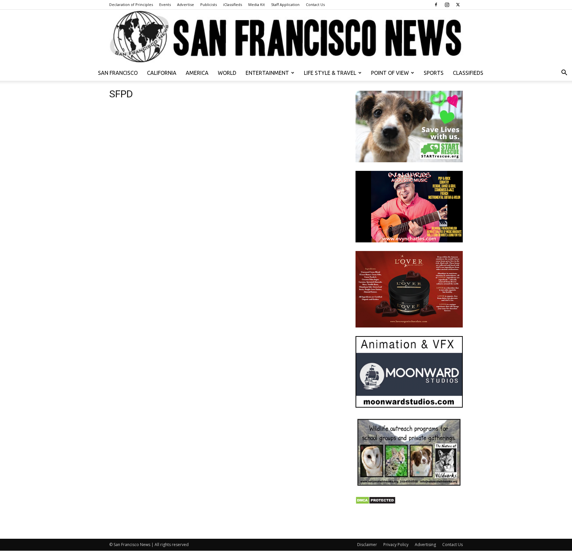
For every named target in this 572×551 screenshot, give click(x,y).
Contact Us (315, 4)
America (197, 73)
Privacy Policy (395, 544)
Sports (434, 73)
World (227, 73)
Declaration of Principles (131, 4)
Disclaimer (367, 544)
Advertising (425, 544)
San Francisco (118, 73)
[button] (564, 73)
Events (165, 4)
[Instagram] (447, 4)
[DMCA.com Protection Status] (376, 502)
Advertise (185, 4)
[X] (458, 4)
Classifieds (468, 73)
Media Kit (256, 4)
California (161, 73)
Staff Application (285, 4)
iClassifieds (232, 4)
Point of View (390, 73)
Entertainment (267, 73)
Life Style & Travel (330, 73)
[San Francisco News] (286, 37)
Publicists (208, 4)
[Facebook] (436, 4)
